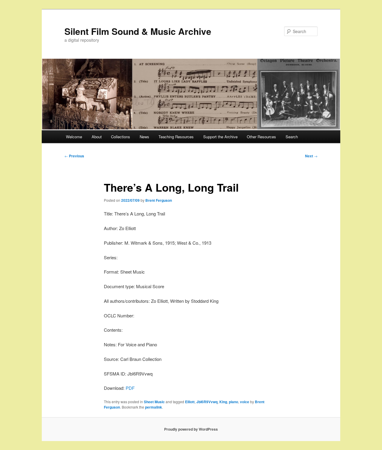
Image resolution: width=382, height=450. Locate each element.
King (223, 401)
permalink (153, 407)
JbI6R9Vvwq (207, 401)
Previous (74, 156)
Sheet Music (154, 401)
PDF (130, 388)
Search (292, 136)
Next (311, 156)
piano (233, 401)
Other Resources (261, 136)
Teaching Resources (176, 136)
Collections (120, 136)
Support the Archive (220, 136)
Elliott (190, 401)
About (97, 136)
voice (244, 401)
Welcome (74, 136)
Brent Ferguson (158, 200)
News (144, 136)
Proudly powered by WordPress (191, 429)
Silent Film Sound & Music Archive (137, 31)
